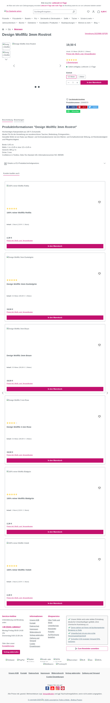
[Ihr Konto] (93, 11)
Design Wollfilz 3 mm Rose (19, 427)
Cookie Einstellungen (55, 677)
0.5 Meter (71, 77)
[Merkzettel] (88, 11)
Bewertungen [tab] (19, 120)
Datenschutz (34, 626)
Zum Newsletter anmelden (88, 648)
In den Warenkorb (94, 82)
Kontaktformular (8, 646)
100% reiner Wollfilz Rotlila (19, 213)
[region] (55, 4)
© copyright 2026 (34, 700)
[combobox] (52, 12)
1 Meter (81, 77)
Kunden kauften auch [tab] (11, 173)
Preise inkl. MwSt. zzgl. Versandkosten (81, 54)
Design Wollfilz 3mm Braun (19, 355)
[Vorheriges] (14, 65)
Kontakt (32, 623)
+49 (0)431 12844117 (11, 627)
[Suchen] (73, 12)
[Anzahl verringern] (68, 82)
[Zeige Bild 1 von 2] (35, 87)
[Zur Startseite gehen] (13, 11)
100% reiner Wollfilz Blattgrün (20, 498)
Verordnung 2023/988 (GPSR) (96, 33)
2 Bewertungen (72, 62)
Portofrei (51, 632)
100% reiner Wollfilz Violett (19, 570)
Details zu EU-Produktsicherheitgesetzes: (23, 163)
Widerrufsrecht (35, 632)
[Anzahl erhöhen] (77, 82)
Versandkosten (48, 694)
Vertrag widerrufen (11, 652)
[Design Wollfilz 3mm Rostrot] (37, 66)
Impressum (34, 629)
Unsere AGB (34, 620)
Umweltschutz (53, 626)
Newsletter (52, 629)
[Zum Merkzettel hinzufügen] (99, 202)
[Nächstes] (60, 65)
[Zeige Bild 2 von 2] (39, 87)
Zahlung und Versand (91, 673)
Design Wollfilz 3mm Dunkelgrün (22, 284)
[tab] (7, 120)
